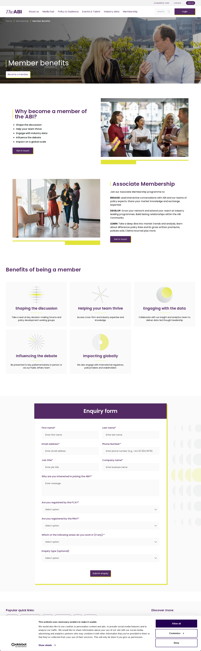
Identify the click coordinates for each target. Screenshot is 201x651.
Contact (177, 3)
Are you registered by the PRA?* (60, 518)
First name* (48, 427)
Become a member (18, 74)
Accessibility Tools (161, 3)
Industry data (111, 11)
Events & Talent (91, 11)
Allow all (176, 623)
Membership (130, 11)
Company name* (112, 460)
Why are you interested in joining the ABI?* (67, 476)
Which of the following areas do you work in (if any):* (73, 535)
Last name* (109, 427)
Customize (174, 633)
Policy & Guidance (68, 11)
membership (22, 21)
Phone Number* (111, 444)
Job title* (47, 460)
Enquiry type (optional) (55, 551)
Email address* (51, 444)
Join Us (191, 3)
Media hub (48, 11)
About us (34, 11)
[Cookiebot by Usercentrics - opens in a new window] (19, 645)
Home (9, 21)
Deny (176, 643)
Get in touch (22, 150)
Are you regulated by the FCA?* (60, 502)
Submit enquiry (100, 573)
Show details (45, 645)
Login (184, 11)
